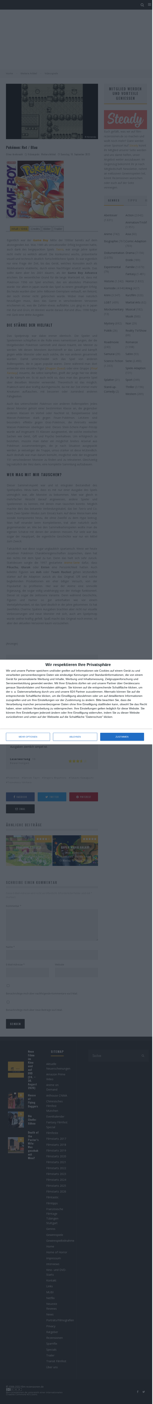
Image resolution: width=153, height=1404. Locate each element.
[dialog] (76, 702)
